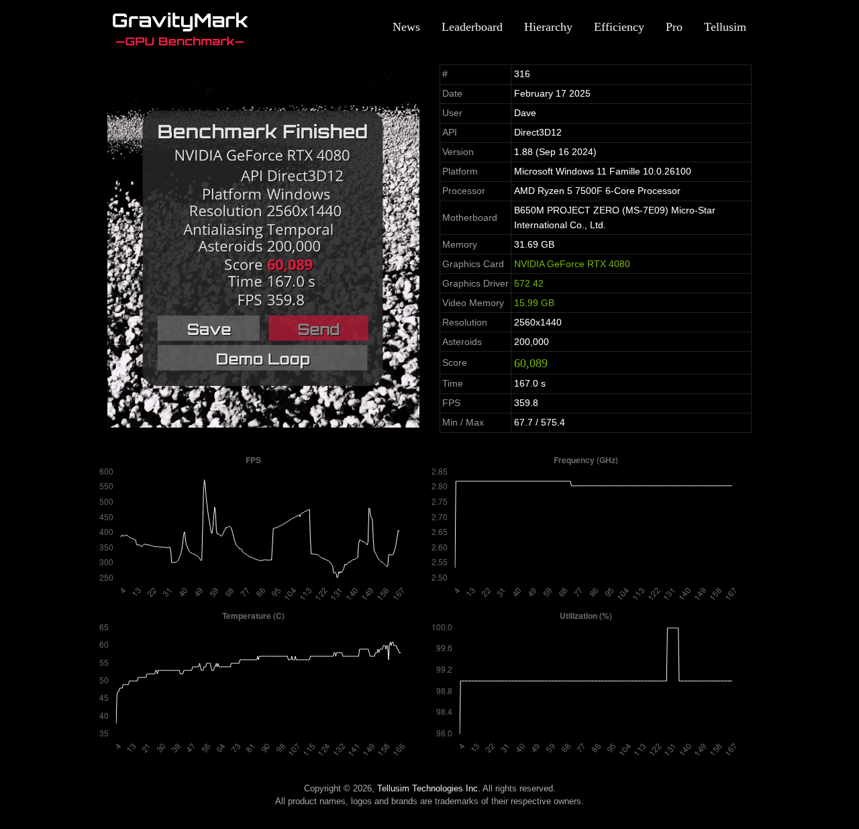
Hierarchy (548, 27)
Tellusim (725, 27)
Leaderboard (472, 27)
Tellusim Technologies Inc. (429, 788)
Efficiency (619, 27)
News (406, 27)
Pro (674, 27)
